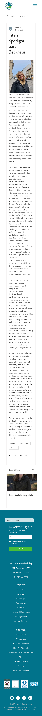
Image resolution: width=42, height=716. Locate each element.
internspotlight (24, 443)
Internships (20, 598)
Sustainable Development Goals (21, 652)
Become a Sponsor (21, 643)
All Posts (10, 16)
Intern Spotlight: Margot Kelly (21, 495)
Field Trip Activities (21, 671)
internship (13, 448)
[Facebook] (18, 698)
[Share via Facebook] (10, 455)
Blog (21, 657)
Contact (20, 589)
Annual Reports (20, 621)
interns (12, 443)
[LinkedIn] (30, 698)
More (22, 16)
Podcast (21, 666)
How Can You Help (21, 648)
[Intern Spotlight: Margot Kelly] (22, 482)
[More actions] (32, 28)
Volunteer (21, 594)
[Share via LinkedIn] (21, 455)
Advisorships (21, 603)
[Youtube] (12, 698)
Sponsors (21, 607)
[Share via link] (26, 455)
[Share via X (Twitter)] (15, 455)
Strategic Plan (21, 616)
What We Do (21, 634)
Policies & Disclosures (21, 612)
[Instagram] (24, 698)
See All (31, 470)
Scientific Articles (21, 662)
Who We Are (21, 639)
